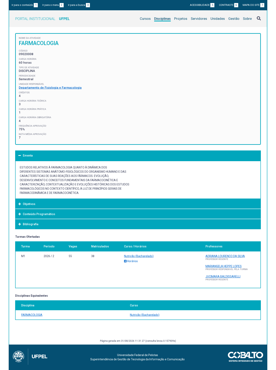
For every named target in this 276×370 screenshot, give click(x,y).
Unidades (218, 19)
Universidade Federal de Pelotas (137, 355)
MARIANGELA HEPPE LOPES (223, 266)
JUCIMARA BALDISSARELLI (222, 276)
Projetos (180, 19)
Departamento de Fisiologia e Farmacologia (50, 87)
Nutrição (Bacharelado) (139, 256)
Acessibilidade (201, 4)
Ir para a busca (78, 4)
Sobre (247, 19)
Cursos (145, 19)
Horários (132, 261)
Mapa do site (253, 4)
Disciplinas (162, 19)
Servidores (199, 19)
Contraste (228, 4)
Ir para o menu (52, 4)
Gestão (233, 19)
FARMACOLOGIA (31, 314)
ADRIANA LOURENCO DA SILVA (225, 256)
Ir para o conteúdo (24, 4)
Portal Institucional (42, 19)
